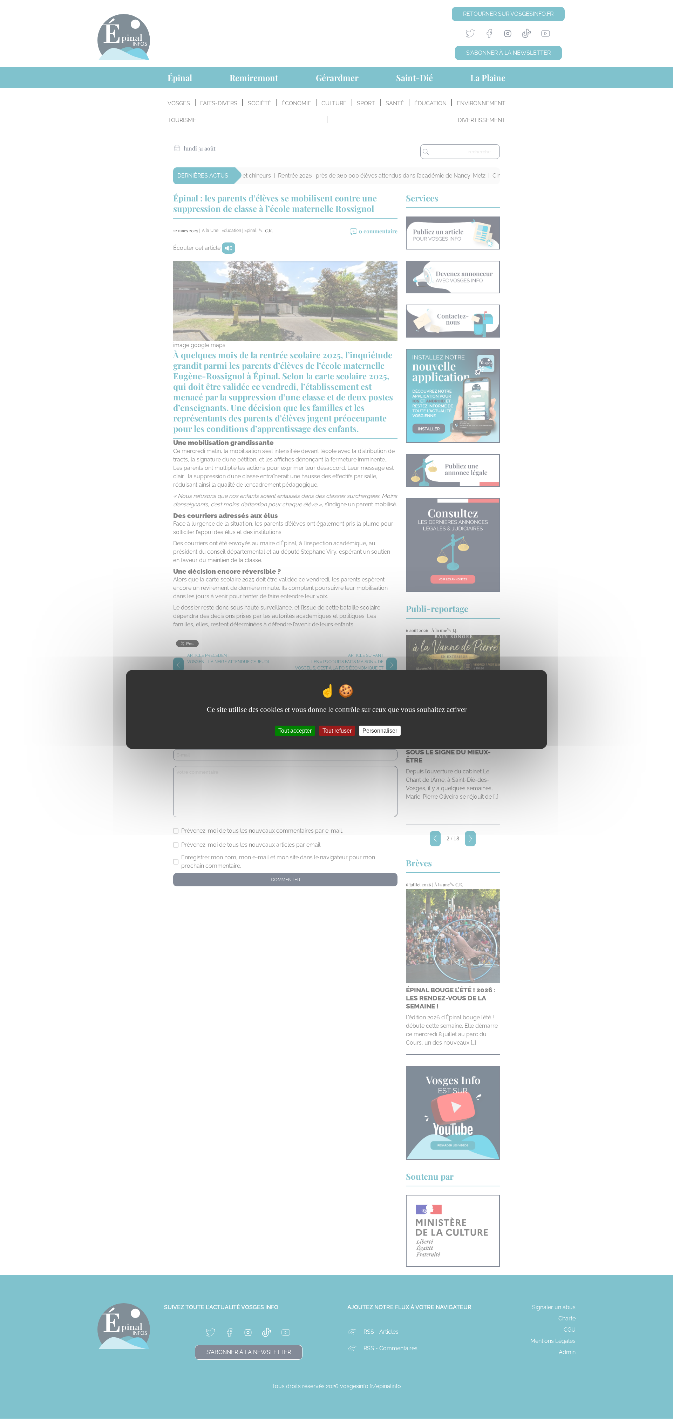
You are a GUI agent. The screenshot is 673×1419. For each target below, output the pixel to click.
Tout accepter (295, 731)
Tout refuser (337, 731)
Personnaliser (379, 731)
